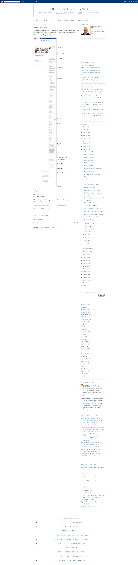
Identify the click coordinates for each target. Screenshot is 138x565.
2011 (84, 269)
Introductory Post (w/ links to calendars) (92, 467)
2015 (84, 258)
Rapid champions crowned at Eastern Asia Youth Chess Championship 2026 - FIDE (91, 420)
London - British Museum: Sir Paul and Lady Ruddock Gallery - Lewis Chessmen (92, 497)
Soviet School (85, 359)
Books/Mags (84, 314)
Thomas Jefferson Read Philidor (71, 543)
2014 (84, 260)
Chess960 (84, 322)
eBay (82, 329)
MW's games (84, 341)
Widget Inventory (40, 27)
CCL (82, 317)
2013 (84, 263)
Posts (85, 477)
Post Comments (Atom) (48, 227)
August (87, 232)
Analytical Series (86, 309)
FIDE (82, 337)
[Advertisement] (90, 49)
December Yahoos (89, 160)
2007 (84, 280)
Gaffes (83, 339)
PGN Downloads (71, 527)
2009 (84, 274)
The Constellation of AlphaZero (93, 182)
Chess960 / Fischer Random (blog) (91, 73)
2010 (84, 272)
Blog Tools (43, 208)
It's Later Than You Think (90, 400)
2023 (84, 132)
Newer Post (36, 223)
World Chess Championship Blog (93, 398)
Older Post (77, 223)
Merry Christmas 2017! (91, 166)
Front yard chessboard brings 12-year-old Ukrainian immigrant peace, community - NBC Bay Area (92, 436)
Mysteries (84, 344)
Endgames (84, 332)
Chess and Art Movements (92, 190)
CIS (82, 324)
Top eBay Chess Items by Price (71, 552)
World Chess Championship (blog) (91, 70)
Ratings (83, 356)
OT (82, 351)
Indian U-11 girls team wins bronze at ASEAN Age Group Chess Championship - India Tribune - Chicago (92, 452)
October (87, 226)
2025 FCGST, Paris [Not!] (90, 387)
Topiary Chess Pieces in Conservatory (92, 502)
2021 (84, 138)
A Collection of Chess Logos (92, 174)
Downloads (84, 327)
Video (82, 366)
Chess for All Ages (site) (88, 65)
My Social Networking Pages (89, 80)
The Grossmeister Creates (91, 184)
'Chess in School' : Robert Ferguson (71, 556)
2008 (84, 277)
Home (36, 20)
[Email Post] (67, 205)
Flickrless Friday (89, 220)
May (86, 240)
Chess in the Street (89, 187)
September (88, 229)
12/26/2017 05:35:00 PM (59, 205)
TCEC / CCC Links (55, 20)
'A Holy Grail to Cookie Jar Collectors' (71, 539)
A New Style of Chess (90, 206)
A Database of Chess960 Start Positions (71, 535)
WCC (82, 368)
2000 (84, 286)
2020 (84, 141)
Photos (83, 354)
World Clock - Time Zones (88, 465)
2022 (84, 135)
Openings (83, 349)
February (87, 248)
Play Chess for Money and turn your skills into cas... (91, 97)
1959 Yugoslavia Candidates (92, 208)
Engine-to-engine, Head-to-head (93, 214)
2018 (84, 147)
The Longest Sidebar (69, 200)
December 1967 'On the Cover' (93, 211)
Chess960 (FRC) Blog (89, 385)
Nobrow (83, 346)
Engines (83, 334)
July (86, 234)
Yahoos (83, 371)
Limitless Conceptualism (71, 522)
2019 (84, 144)
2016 (84, 255)
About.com (84, 305)
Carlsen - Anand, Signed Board (71, 560)
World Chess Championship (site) (90, 68)
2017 (84, 149)
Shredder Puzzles (69, 20)
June (86, 237)
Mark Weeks (97, 26)
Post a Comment (38, 220)
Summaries (84, 361)
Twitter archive (85, 75)
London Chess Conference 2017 (93, 168)
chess (82, 493)
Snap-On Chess (71, 548)
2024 (84, 130)
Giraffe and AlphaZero (90, 203)
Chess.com (84, 319)
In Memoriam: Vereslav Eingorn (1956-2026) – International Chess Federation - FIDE (92, 445)
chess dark (84, 490)
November (88, 223)
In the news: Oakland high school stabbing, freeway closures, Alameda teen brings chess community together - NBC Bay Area (93, 428)
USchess (83, 364)
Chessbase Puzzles (82, 20)
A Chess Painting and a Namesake (94, 217)
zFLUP (50, 208)
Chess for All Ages (69, 9)
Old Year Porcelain (89, 154)
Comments (86, 480)
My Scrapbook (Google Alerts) (90, 77)
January (87, 251)
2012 (84, 266)
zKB (82, 376)
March (87, 246)
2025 (84, 127)
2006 (84, 283)
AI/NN (83, 307)
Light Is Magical (89, 157)
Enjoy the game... (86, 506)
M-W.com (44, 20)
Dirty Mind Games (89, 171)
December (88, 152)
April (86, 243)
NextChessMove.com (71, 531)
